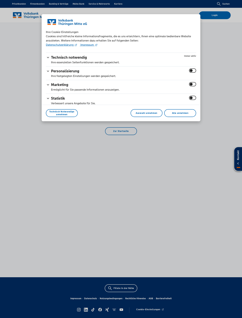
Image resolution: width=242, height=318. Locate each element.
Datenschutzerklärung (60, 44)
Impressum (87, 44)
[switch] (192, 70)
